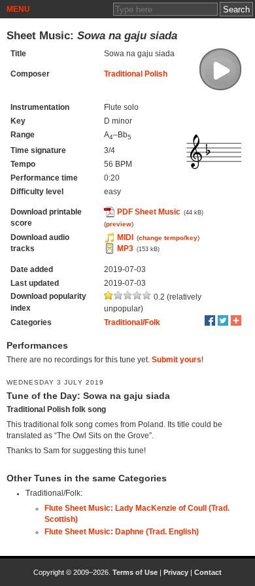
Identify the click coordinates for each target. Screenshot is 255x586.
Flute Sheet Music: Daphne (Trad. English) (121, 532)
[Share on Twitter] (223, 320)
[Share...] (236, 320)
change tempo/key (168, 237)
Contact (208, 572)
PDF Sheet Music (148, 212)
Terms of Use (135, 572)
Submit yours (176, 360)
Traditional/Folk (132, 322)
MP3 (125, 248)
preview (118, 224)
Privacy (175, 572)
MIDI (125, 237)
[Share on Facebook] (210, 320)
